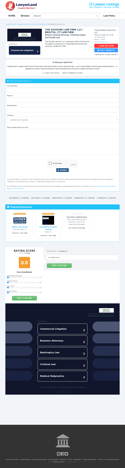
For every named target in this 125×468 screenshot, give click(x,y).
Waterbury (42, 24)
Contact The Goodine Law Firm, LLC (20, 81)
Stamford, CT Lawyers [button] (106, 198)
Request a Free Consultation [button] (107, 54)
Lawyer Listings (105, 4)
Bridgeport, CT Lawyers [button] (85, 198)
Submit (63, 170)
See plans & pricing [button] (77, 228)
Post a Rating (24, 298)
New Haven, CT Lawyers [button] (62, 198)
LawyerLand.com (10, 24)
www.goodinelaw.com (101, 42)
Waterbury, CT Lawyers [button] (19, 198)
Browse (25, 15)
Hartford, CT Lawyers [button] (40, 198)
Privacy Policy (111, 186)
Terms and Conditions (17, 189)
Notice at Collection (99, 186)
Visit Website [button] (107, 50)
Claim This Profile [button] (52, 73)
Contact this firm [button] (20, 233)
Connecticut (34, 24)
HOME (11, 15)
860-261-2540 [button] (107, 45)
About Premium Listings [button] (72, 73)
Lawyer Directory (23, 24)
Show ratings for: (52, 251)
